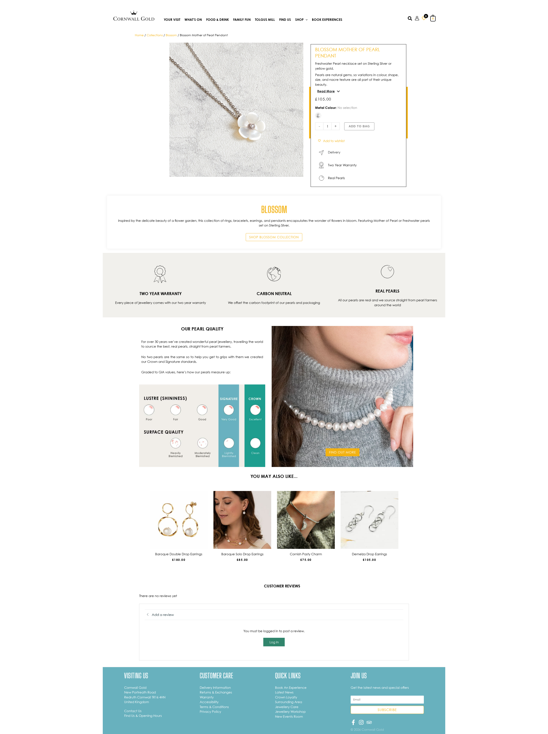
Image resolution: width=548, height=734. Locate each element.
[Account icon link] (417, 18)
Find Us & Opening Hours (143, 715)
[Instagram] (361, 722)
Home (139, 35)
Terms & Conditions (214, 707)
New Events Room (289, 716)
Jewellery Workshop (290, 711)
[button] (306, 19)
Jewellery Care (286, 707)
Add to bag (359, 126)
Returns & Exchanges (216, 692)
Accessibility (209, 702)
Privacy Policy (210, 711)
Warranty (207, 697)
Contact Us (132, 711)
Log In (274, 642)
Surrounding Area (288, 702)
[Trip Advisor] (369, 722)
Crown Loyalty (286, 697)
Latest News (284, 692)
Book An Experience (291, 687)
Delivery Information (215, 687)
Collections (155, 35)
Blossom (171, 35)
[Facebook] (353, 722)
